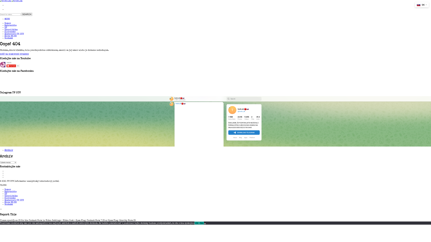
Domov (7, 23)
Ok (196, 223)
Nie (201, 223)
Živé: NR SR (10, 36)
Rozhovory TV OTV (14, 34)
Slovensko (10, 32)
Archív (8, 150)
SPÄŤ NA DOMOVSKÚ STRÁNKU (14, 54)
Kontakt (8, 38)
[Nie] (205, 223)
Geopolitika (11, 30)
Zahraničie (10, 25)
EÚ (5, 28)
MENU (7, 19)
